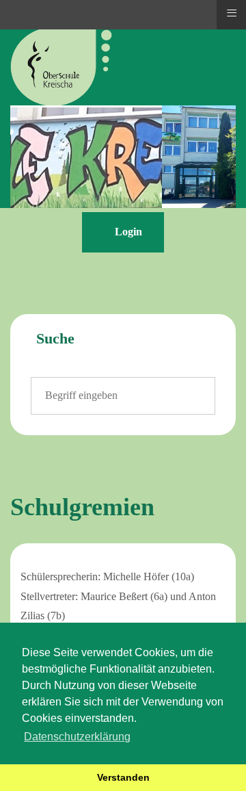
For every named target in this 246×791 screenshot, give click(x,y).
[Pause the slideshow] (194, 156)
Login (127, 231)
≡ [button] (231, 13)
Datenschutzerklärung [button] (77, 736)
